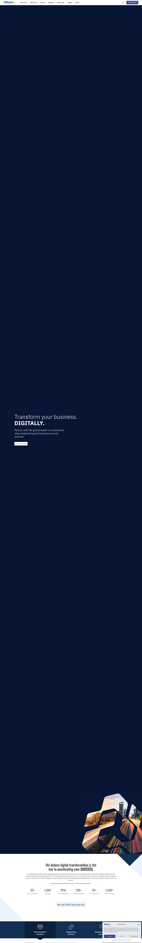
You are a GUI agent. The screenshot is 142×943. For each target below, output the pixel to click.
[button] (139, 924)
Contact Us (132, 2)
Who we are (24, 2)
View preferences (134, 936)
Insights (70, 2)
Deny (122, 936)
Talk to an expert (21, 444)
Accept (109, 936)
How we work (60, 2)
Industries (51, 2)
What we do (33, 2)
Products (42, 2)
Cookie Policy (114, 940)
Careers (77, 2)
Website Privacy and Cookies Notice (124, 940)
